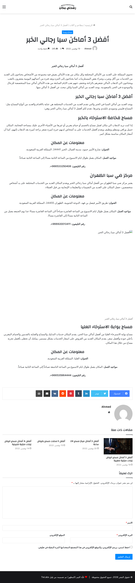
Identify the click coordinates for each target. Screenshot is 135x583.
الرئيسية (89, 25)
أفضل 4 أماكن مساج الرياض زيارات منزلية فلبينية (17, 443)
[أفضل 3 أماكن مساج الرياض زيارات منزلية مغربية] (118, 446)
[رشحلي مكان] (67, 6)
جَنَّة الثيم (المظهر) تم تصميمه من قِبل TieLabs (62, 577)
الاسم (129, 522)
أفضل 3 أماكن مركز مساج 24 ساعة (84, 443)
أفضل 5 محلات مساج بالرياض (51, 441)
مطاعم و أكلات (76, 25)
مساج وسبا (67, 32)
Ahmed (87, 48)
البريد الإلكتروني (125, 535)
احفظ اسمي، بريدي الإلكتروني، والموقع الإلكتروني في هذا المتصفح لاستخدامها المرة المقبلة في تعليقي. (84, 547)
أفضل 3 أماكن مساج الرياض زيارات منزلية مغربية (119, 459)
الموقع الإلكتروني (57, 535)
